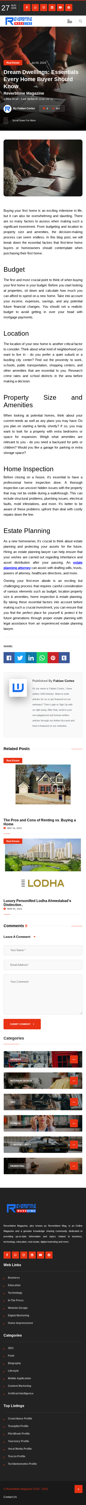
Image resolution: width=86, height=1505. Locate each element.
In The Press (16, 1300)
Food (11, 1355)
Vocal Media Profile (20, 1448)
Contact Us (10, 1497)
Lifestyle (13, 1370)
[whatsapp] (35, 7)
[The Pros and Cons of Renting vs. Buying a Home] (43, 784)
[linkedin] (52, 7)
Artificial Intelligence (21, 1393)
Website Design (18, 1307)
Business (14, 1277)
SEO (10, 1348)
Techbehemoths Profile (22, 1463)
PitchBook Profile (19, 1433)
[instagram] (43, 7)
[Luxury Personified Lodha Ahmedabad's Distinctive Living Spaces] (43, 865)
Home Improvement (20, 1323)
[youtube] (60, 7)
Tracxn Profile (16, 1456)
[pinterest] (68, 7)
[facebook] (26, 7)
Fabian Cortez (63, 681)
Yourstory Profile (18, 1441)
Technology (15, 1292)
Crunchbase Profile (20, 1418)
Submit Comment (20, 1024)
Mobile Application (19, 1378)
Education (14, 1285)
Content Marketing (19, 1385)
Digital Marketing (18, 1315)
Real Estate (12, 62)
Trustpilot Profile (18, 1426)
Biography (14, 1363)
